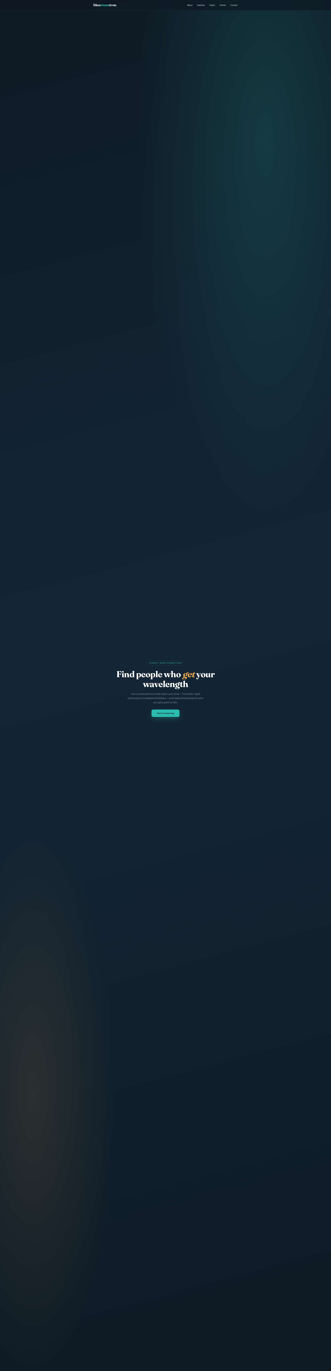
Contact (234, 5)
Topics (212, 5)
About (190, 5)
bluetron (104, 5)
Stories (223, 5)
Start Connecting (165, 713)
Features (201, 5)
